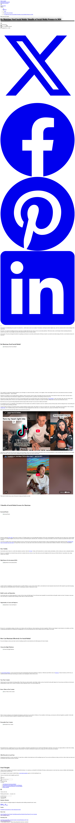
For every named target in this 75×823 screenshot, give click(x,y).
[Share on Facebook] (37, 176)
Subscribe (2, 797)
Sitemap (15, 809)
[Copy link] (0, 325)
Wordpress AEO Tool (24, 819)
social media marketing (5, 672)
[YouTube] (2, 805)
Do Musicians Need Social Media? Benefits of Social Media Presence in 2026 (18, 14)
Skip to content (3, 0)
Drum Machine (22, 814)
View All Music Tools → (5, 815)
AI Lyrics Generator (33, 814)
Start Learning (3, 5)
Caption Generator (16, 819)
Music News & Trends (8, 12)
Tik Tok (30, 551)
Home (1, 3)
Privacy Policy (11, 809)
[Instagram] (1, 805)
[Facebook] (5, 805)
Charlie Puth (2, 407)
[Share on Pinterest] (37, 250)
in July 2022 (10, 537)
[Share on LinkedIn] (37, 324)
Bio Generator (10, 819)
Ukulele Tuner (12, 814)
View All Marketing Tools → (5, 820)
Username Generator (4, 819)
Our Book (19, 809)
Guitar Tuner (2, 814)
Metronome (17, 814)
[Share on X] (37, 102)
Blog (4, 3)
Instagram (57, 672)
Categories (6, 3)
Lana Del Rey (51, 398)
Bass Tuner (7, 814)
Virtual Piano (27, 814)
